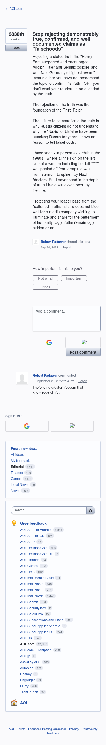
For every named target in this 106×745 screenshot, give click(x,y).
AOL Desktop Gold (34, 547)
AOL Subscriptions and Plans (42, 619)
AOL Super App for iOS (37, 631)
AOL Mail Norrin (32, 595)
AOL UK (26, 637)
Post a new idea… (24, 448)
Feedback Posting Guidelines (47, 728)
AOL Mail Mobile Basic (37, 577)
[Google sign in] (49, 342)
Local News (19, 484)
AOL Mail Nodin (32, 589)
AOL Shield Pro (32, 613)
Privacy (74, 728)
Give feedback (33, 523)
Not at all (48, 278)
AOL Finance (30, 559)
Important (76, 278)
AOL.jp (25, 655)
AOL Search (29, 601)
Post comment (83, 352)
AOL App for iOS (32, 535)
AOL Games (29, 565)
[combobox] (50, 510)
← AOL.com (14, 8)
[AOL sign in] (84, 342)
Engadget (27, 679)
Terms (21, 728)
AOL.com (27, 643)
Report (82, 381)
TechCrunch (29, 692)
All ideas (17, 454)
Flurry (24, 686)
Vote (16, 48)
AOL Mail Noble (32, 583)
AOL (24, 702)
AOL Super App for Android (40, 625)
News (15, 490)
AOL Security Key (33, 607)
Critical (49, 287)
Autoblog (27, 667)
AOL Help (27, 571)
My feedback (20, 460)
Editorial (17, 466)
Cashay (26, 673)
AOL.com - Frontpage (36, 649)
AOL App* (28, 541)
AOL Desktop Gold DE (37, 553)
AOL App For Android (36, 529)
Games (16, 478)
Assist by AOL (30, 661)
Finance (17, 472)
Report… (68, 247)
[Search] (90, 510)
